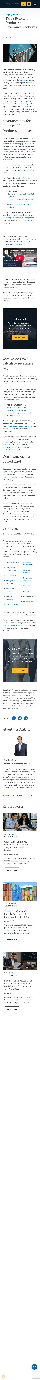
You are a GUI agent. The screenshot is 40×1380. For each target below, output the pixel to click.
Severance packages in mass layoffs (21, 199)
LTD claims (27, 591)
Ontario (16, 612)
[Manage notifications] (3, 1376)
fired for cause (24, 178)
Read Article (12, 870)
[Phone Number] (23, 4)
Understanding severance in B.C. (19, 413)
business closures (18, 218)
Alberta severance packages (18, 410)
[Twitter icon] (20, 718)
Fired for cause (11, 575)
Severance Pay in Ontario (17, 408)
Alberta (22, 612)
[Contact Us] (29, 4)
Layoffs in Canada (14, 415)
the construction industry (26, 80)
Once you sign (8, 474)
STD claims (27, 586)
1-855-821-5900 (15, 625)
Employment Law (13, 14)
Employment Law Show (13, 244)
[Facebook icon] (14, 718)
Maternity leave (28, 602)
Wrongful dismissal (12, 562)
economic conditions (20, 215)
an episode (24, 242)
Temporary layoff (12, 604)
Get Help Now (20, 337)
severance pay (17, 144)
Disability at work (29, 596)
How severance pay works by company (22, 202)
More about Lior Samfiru (12, 796)
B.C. (30, 612)
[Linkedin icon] (26, 718)
